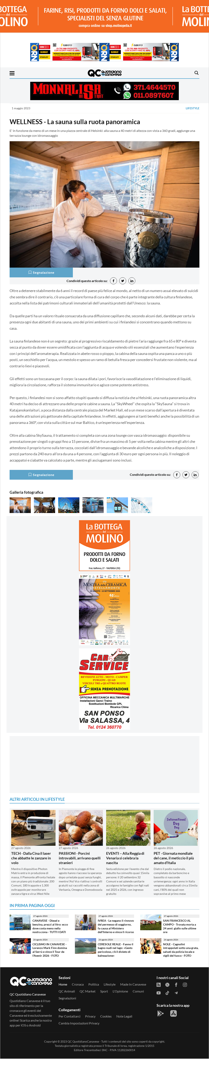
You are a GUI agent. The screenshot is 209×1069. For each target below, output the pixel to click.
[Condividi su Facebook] (113, 280)
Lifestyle (192, 108)
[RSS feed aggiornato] (159, 984)
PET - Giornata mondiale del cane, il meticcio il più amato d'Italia (174, 858)
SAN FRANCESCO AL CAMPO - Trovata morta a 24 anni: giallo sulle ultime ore (179, 926)
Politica (93, 984)
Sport (104, 991)
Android (35, 1025)
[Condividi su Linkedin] (131, 280)
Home (63, 984)
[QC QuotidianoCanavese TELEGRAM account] (176, 992)
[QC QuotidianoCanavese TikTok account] (167, 992)
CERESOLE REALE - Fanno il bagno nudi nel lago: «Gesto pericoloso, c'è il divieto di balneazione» (115, 949)
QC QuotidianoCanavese (83, 1041)
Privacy (90, 1016)
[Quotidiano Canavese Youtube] (159, 992)
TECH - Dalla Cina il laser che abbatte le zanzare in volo (31, 858)
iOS (23, 1025)
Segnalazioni (67, 998)
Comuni (138, 991)
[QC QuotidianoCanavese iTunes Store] (173, 1013)
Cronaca (78, 984)
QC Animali (67, 991)
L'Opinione (120, 991)
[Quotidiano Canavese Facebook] (176, 984)
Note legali (124, 1016)
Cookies (106, 1016)
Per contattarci (69, 1016)
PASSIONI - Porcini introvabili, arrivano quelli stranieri (80, 858)
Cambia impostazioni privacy (79, 1023)
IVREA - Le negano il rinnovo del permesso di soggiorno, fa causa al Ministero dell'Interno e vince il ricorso (116, 926)
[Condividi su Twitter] (122, 280)
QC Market (88, 991)
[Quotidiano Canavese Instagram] (185, 984)
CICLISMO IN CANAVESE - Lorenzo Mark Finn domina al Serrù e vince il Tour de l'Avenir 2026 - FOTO (49, 949)
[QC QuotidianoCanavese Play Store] (161, 1013)
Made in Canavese (133, 984)
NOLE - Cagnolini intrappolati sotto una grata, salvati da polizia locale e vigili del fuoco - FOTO (180, 949)
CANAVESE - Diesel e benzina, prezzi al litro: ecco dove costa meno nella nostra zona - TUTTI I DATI (50, 926)
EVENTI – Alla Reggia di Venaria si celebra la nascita (125, 858)
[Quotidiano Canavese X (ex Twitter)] (167, 984)
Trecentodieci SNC (96, 1050)
